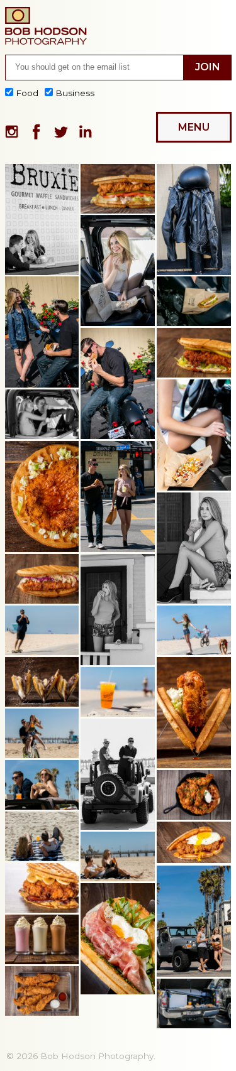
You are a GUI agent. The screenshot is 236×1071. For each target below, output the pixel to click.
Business (73, 93)
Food (27, 93)
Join (207, 67)
